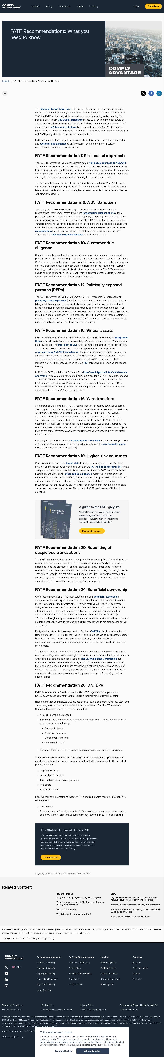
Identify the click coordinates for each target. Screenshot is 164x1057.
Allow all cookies (92, 1051)
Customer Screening (46, 962)
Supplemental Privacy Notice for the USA (139, 1005)
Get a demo (153, 6)
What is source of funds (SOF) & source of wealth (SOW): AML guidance (80, 903)
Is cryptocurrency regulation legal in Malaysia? (78, 897)
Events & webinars (109, 973)
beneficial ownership (105, 596)
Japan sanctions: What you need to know (130, 916)
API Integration (107, 984)
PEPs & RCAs (75, 968)
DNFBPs (95, 631)
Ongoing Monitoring (46, 973)
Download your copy (92, 531)
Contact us (137, 979)
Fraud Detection (44, 990)
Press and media (140, 968)
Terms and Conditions (12, 1005)
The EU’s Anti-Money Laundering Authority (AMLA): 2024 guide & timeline (135, 910)
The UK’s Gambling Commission (99, 658)
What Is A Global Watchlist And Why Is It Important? (135, 905)
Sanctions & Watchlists (79, 962)
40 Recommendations (63, 127)
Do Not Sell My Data (11, 1010)
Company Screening (46, 968)
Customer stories (108, 968)
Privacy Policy (87, 1005)
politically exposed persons (67, 234)
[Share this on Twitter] (143, 93)
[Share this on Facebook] (151, 93)
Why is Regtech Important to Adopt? (73, 914)
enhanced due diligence (78, 474)
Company (137, 957)
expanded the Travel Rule (85, 440)
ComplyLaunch (76, 984)
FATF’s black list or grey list (106, 466)
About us (136, 962)
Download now (51, 857)
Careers (136, 973)
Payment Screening (46, 984)
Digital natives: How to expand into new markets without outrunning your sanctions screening (134, 898)
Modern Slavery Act (129, 1010)
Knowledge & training (110, 979)
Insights (6, 81)
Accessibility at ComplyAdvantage (56, 1010)
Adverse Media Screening (80, 973)
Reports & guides (108, 962)
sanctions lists (43, 231)
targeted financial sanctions (99, 213)
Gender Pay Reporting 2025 (93, 1010)
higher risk (72, 463)
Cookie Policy (47, 1005)
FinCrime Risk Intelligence (81, 957)
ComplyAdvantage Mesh (49, 957)
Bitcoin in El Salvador (66, 909)
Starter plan (74, 979)
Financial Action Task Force (55, 109)
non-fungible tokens (113, 444)
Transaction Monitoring (47, 979)
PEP (86, 362)
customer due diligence (52, 143)
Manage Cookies (63, 1051)
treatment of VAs (67, 344)
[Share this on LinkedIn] (159, 93)
